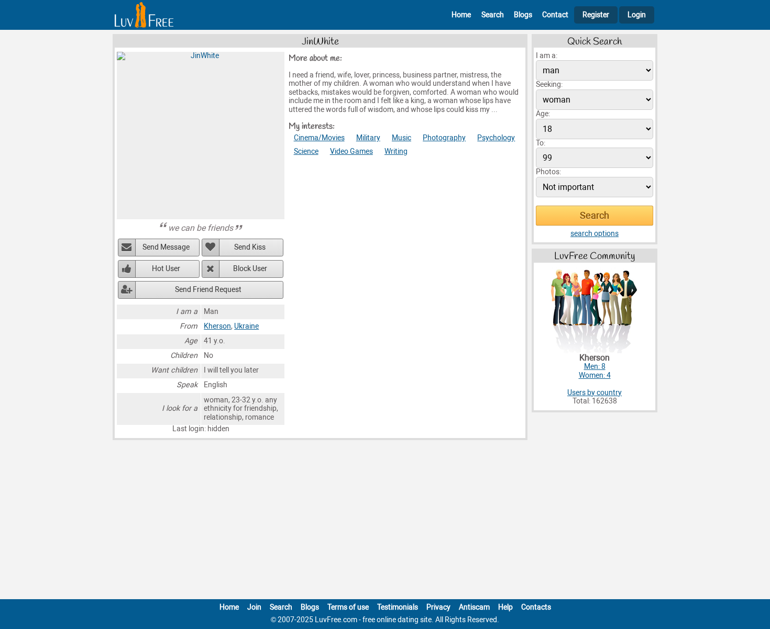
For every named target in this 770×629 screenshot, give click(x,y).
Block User (250, 268)
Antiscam (474, 607)
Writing (396, 151)
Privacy (438, 607)
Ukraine (246, 326)
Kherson (217, 326)
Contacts (536, 607)
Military (368, 137)
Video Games (351, 151)
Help (505, 607)
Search (492, 14)
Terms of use (348, 607)
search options (594, 233)
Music (401, 137)
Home (461, 14)
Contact (555, 14)
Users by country (594, 392)
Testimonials (397, 607)
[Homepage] (144, 15)
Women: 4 (595, 375)
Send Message (166, 247)
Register (595, 14)
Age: (543, 113)
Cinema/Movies (319, 137)
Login (637, 14)
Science (306, 151)
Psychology (496, 137)
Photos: (548, 171)
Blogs (523, 14)
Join (254, 607)
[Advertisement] (385, 521)
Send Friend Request (208, 289)
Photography (444, 137)
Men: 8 (595, 366)
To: (540, 143)
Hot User (166, 268)
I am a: (546, 55)
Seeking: (549, 84)
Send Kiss (250, 247)
